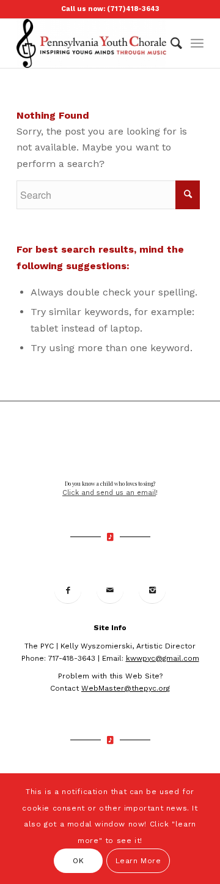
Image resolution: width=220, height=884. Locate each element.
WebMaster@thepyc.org (125, 688)
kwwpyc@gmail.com (162, 658)
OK (78, 860)
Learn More (138, 860)
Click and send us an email (109, 493)
